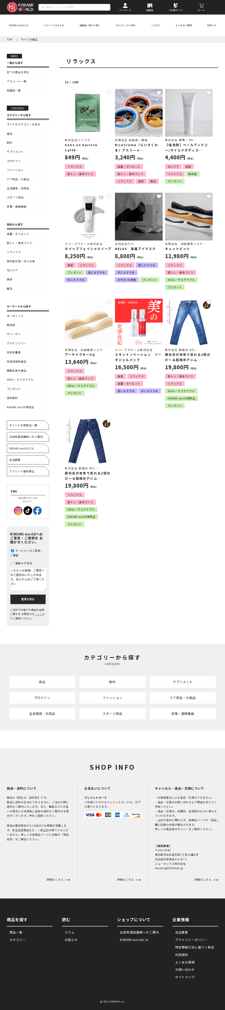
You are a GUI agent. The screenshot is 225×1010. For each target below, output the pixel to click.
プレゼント (14, 389)
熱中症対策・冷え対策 (21, 261)
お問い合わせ (185, 969)
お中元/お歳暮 (127, 279)
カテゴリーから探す (125, 25)
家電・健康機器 (17, 206)
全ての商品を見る (18, 72)
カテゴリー (17, 939)
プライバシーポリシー (191, 939)
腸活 (10, 288)
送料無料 (12, 398)
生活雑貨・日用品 (18, 188)
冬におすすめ (126, 272)
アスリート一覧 (17, 81)
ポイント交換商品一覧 (23, 425)
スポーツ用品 (15, 197)
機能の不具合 (23, 563)
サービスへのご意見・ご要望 (27, 553)
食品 (10, 133)
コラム (69, 932)
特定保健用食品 (17, 361)
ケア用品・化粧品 (18, 179)
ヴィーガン (14, 334)
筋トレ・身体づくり (19, 243)
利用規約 (181, 954)
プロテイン (14, 161)
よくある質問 (185, 962)
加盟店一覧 (14, 90)
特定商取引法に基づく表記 (194, 947)
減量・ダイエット (18, 234)
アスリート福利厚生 (22, 471)
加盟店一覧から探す (90, 25)
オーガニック (15, 316)
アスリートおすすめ (54, 25)
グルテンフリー (17, 343)
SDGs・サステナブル (20, 379)
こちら (38, 614)
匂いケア (12, 270)
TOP (10, 39)
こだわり (155, 25)
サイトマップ (185, 977)
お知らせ (211, 25)
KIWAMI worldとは (19, 25)
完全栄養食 (14, 352)
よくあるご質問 (184, 25)
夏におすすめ (96, 272)
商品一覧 (15, 932)
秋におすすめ (76, 279)
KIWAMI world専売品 (20, 407)
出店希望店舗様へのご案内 (26, 436)
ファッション (15, 170)
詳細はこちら (126, 879)
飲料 (10, 142)
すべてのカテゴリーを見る (23, 124)
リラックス (14, 252)
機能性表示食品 (17, 370)
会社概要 (14, 460)
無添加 (11, 325)
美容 (10, 279)
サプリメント (15, 151)
